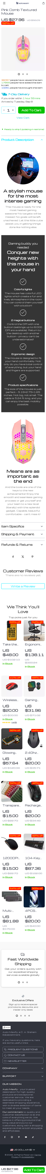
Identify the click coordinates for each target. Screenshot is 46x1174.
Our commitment (13, 1112)
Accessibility (27, 1157)
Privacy (15, 1157)
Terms (37, 1155)
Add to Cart (34, 1170)
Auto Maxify (10, 1089)
